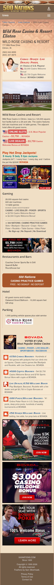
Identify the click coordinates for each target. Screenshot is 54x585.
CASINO (21, 348)
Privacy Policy (27, 574)
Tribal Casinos (8, 22)
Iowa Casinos (24, 22)
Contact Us (27, 579)
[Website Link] (27, 321)
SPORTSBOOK (27, 350)
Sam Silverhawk (32, 569)
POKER (30, 348)
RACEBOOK (41, 350)
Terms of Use (27, 576)
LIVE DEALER (42, 348)
